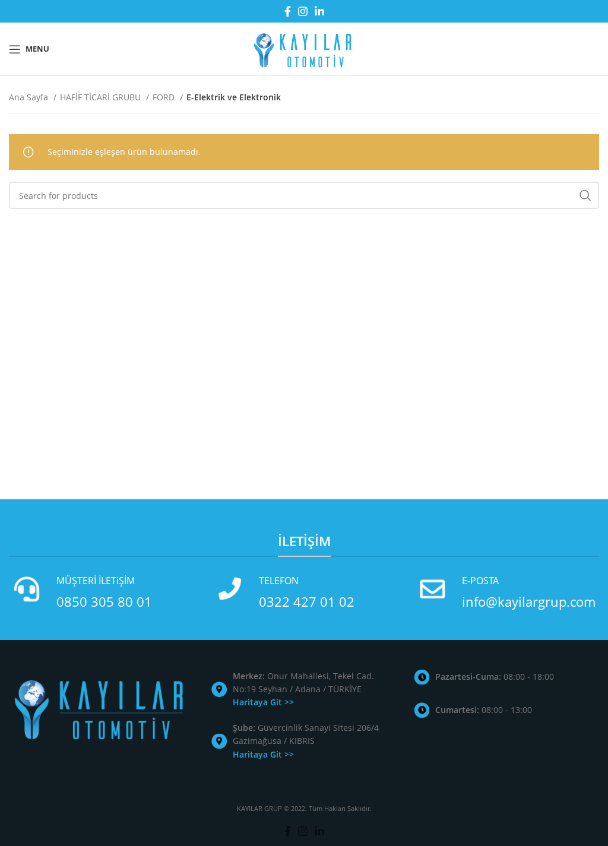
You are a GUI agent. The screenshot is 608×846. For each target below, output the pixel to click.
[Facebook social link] (287, 11)
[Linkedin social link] (319, 11)
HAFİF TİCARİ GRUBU (101, 97)
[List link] (303, 689)
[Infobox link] (101, 592)
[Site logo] (304, 47)
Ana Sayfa (29, 97)
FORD (165, 97)
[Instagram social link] (302, 11)
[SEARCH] (585, 195)
